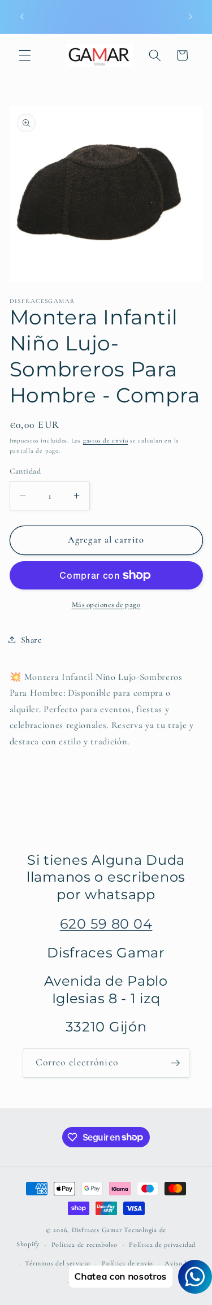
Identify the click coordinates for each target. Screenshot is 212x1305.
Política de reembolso (84, 1244)
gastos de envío (105, 440)
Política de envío (127, 1263)
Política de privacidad (162, 1244)
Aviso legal (181, 1263)
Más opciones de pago (106, 604)
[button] (24, 55)
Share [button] (31, 640)
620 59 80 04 (106, 924)
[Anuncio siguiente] (190, 16)
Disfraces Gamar (97, 1230)
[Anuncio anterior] (22, 16)
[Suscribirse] (175, 1063)
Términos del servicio (57, 1263)
